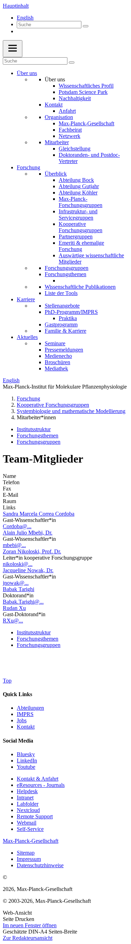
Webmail (26, 823)
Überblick (56, 174)
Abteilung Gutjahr (79, 186)
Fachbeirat (70, 130)
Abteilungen (30, 708)
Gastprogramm (61, 324)
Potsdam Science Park (83, 92)
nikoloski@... (17, 564)
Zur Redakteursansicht (27, 938)
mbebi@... (14, 545)
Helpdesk (27, 791)
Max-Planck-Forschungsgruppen (80, 202)
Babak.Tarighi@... (23, 602)
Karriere (26, 299)
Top (7, 681)
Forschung (28, 167)
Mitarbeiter (57, 142)
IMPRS (25, 714)
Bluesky (26, 754)
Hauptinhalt (16, 6)
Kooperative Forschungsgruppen (80, 227)
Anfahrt (67, 111)
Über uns (27, 73)
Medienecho (58, 356)
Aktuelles (27, 337)
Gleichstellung (74, 149)
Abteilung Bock (76, 180)
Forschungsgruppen (66, 268)
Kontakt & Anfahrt (37, 779)
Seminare (55, 343)
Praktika (68, 318)
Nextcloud (28, 810)
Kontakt (54, 105)
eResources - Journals (41, 785)
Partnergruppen (76, 236)
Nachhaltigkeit (75, 98)
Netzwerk (69, 136)
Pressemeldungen (64, 350)
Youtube (26, 767)
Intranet (25, 798)
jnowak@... (16, 583)
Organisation (59, 117)
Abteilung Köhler (78, 193)
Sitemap (26, 853)
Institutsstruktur (34, 429)
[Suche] (85, 26)
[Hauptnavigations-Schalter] (12, 48)
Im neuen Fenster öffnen (30, 925)
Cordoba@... (17, 526)
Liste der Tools (61, 293)
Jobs (22, 720)
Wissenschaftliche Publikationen (80, 287)
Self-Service (30, 829)
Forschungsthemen (65, 274)
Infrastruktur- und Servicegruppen (78, 214)
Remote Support (35, 816)
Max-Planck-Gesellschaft (86, 123)
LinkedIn (27, 761)
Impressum (29, 859)
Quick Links (17, 694)
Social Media (18, 741)
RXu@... (13, 621)
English (25, 18)
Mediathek (56, 368)
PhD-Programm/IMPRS (71, 312)
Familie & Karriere (65, 331)
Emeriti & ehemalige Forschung (81, 246)
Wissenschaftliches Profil (86, 86)
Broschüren (57, 362)
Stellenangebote (62, 306)
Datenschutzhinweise (40, 865)
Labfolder (27, 804)
